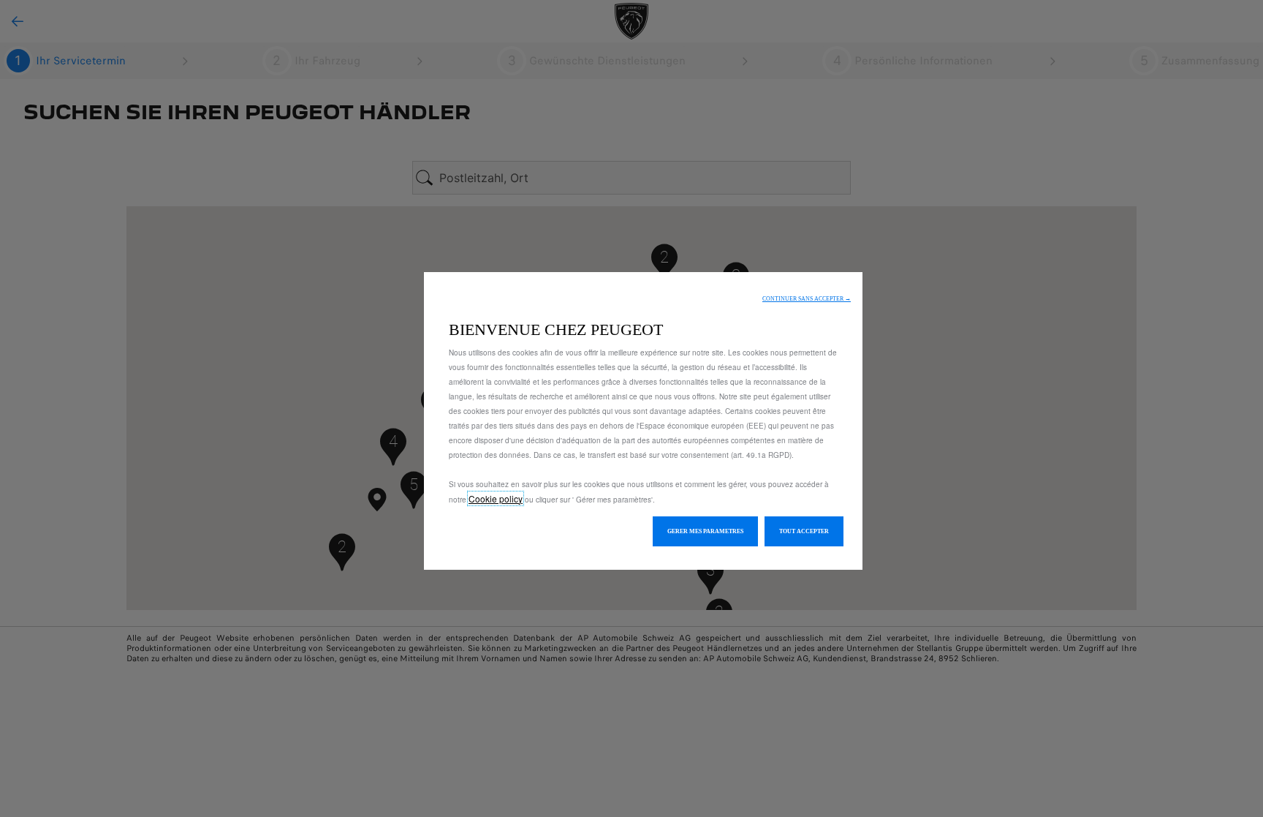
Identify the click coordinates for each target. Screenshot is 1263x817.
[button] (806, 298)
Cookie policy (496, 498)
